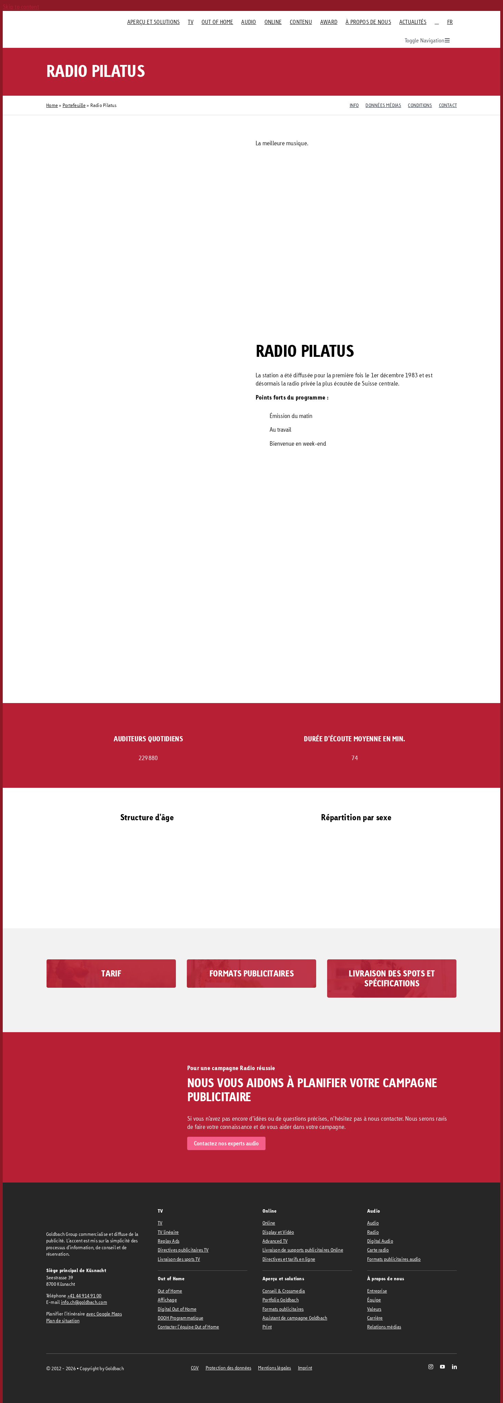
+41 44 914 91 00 (84, 1295)
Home (52, 105)
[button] (200, 907)
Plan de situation (62, 1320)
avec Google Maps (104, 1314)
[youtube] (442, 1366)
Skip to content (21, 6)
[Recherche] (436, 21)
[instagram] (430, 1366)
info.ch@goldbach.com (84, 1302)
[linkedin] (454, 1366)
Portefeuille (74, 105)
